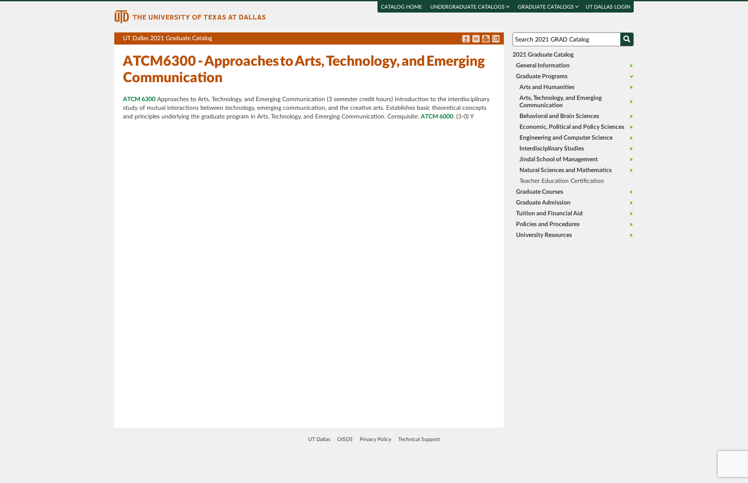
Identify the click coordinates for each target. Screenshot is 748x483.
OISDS (345, 439)
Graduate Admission (543, 203)
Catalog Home (401, 7)
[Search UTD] (626, 39)
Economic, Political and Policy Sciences (571, 127)
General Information (543, 66)
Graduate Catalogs (546, 7)
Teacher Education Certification (561, 181)
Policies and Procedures (548, 224)
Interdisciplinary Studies (551, 149)
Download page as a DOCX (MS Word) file (476, 39)
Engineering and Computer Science (566, 138)
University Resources (544, 235)
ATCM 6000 (437, 117)
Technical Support (419, 439)
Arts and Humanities (546, 87)
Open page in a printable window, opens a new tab (486, 39)
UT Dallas (319, 439)
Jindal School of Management (558, 160)
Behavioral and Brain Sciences (559, 116)
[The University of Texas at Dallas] (190, 16)
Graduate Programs (541, 77)
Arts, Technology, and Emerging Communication (560, 102)
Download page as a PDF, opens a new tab (466, 39)
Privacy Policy (375, 439)
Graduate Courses (539, 192)
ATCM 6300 (139, 99)
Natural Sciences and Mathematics (565, 170)
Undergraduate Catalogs (468, 7)
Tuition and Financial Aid (549, 214)
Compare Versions (496, 39)
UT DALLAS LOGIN (608, 7)
